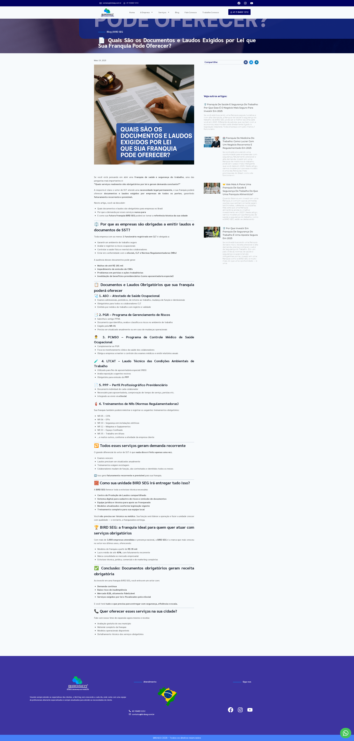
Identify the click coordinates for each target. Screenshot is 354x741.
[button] (246, 62)
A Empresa (145, 12)
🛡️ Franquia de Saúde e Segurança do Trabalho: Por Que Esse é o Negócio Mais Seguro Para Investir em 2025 (231, 107)
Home (132, 12)
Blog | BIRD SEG (115, 31)
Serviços (162, 12)
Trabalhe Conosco (210, 12)
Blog (177, 12)
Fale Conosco (191, 12)
